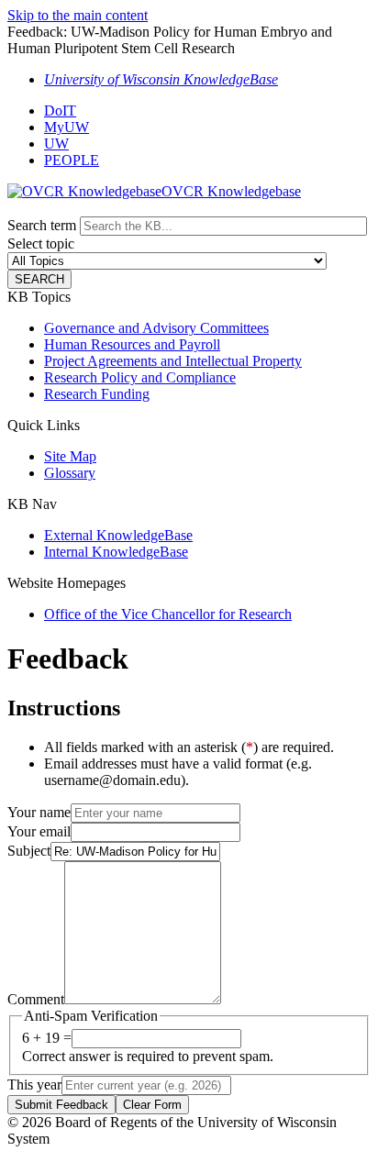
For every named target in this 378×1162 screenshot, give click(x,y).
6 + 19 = (47, 1038)
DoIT (60, 110)
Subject (28, 850)
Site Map (70, 456)
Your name (39, 812)
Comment (35, 999)
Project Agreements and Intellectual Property (173, 361)
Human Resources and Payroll (132, 344)
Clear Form (152, 1105)
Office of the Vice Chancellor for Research (168, 614)
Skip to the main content (77, 15)
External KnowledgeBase (118, 535)
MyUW (66, 127)
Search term (41, 225)
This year (34, 1084)
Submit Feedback (61, 1105)
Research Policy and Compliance (140, 377)
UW (56, 143)
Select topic (40, 243)
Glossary (69, 473)
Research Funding (97, 394)
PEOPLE (71, 160)
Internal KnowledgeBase (116, 551)
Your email (39, 831)
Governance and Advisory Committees (156, 328)
